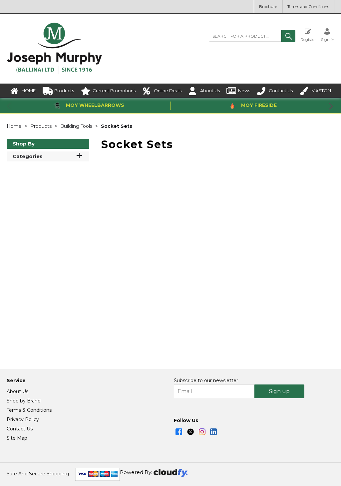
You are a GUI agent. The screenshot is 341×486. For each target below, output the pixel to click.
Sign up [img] (279, 391)
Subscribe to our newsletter (206, 380)
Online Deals (167, 90)
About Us (210, 90)
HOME (29, 90)
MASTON (321, 90)
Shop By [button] (24, 143)
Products (64, 90)
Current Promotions (114, 90)
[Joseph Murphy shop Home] (54, 72)
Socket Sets (116, 126)
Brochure (268, 6)
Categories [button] (28, 156)
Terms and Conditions (308, 6)
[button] (288, 36)
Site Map (17, 438)
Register (308, 39)
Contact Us (281, 90)
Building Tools (77, 126)
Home (15, 126)
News (244, 90)
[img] (178, 431)
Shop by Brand (24, 401)
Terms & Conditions (29, 410)
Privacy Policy (23, 419)
